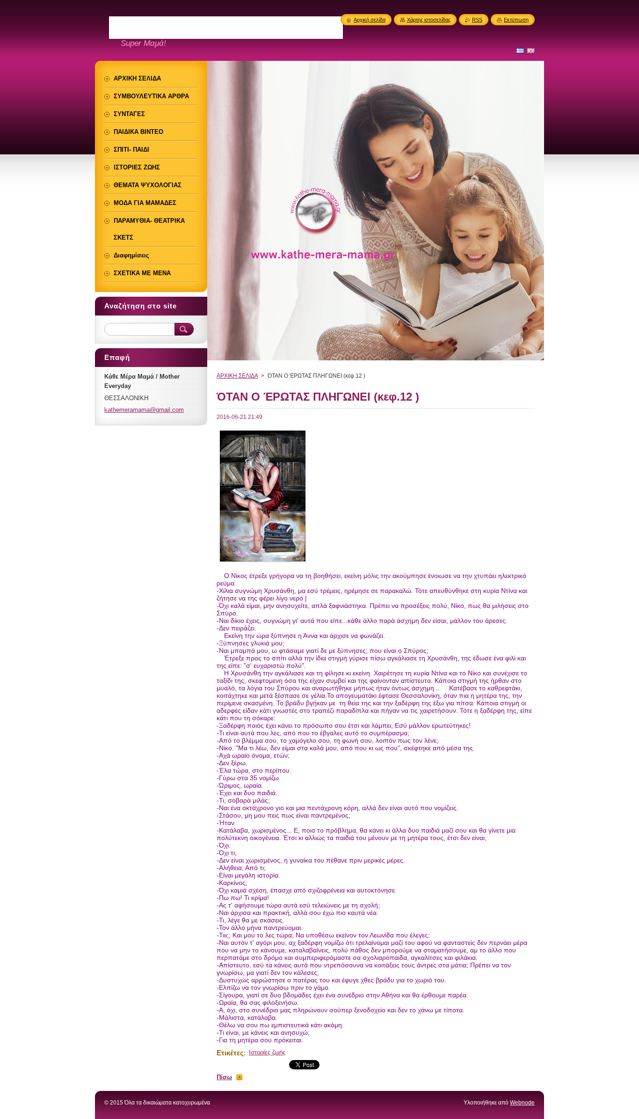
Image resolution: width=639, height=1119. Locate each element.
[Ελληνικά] (520, 50)
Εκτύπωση (516, 19)
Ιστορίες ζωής (267, 1052)
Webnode (522, 1102)
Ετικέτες (230, 1053)
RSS (477, 19)
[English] (531, 50)
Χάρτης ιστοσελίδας (428, 19)
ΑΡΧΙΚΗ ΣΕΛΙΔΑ (237, 376)
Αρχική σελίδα (369, 19)
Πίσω (224, 1077)
